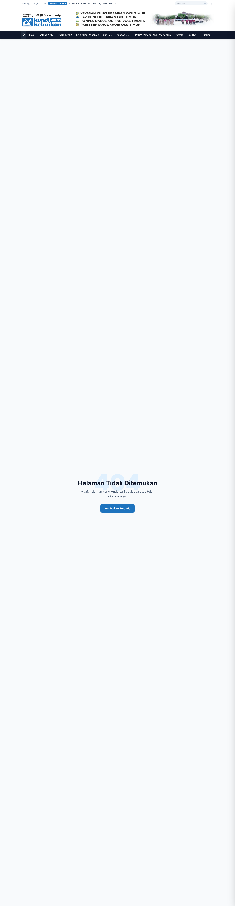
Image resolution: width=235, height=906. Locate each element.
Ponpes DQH (123, 34)
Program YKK (64, 34)
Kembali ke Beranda (117, 508)
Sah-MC (107, 34)
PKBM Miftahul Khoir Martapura (153, 34)
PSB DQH (192, 34)
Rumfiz (179, 34)
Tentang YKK (45, 34)
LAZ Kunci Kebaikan (87, 34)
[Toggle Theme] (212, 3)
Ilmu (31, 34)
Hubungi (206, 34)
